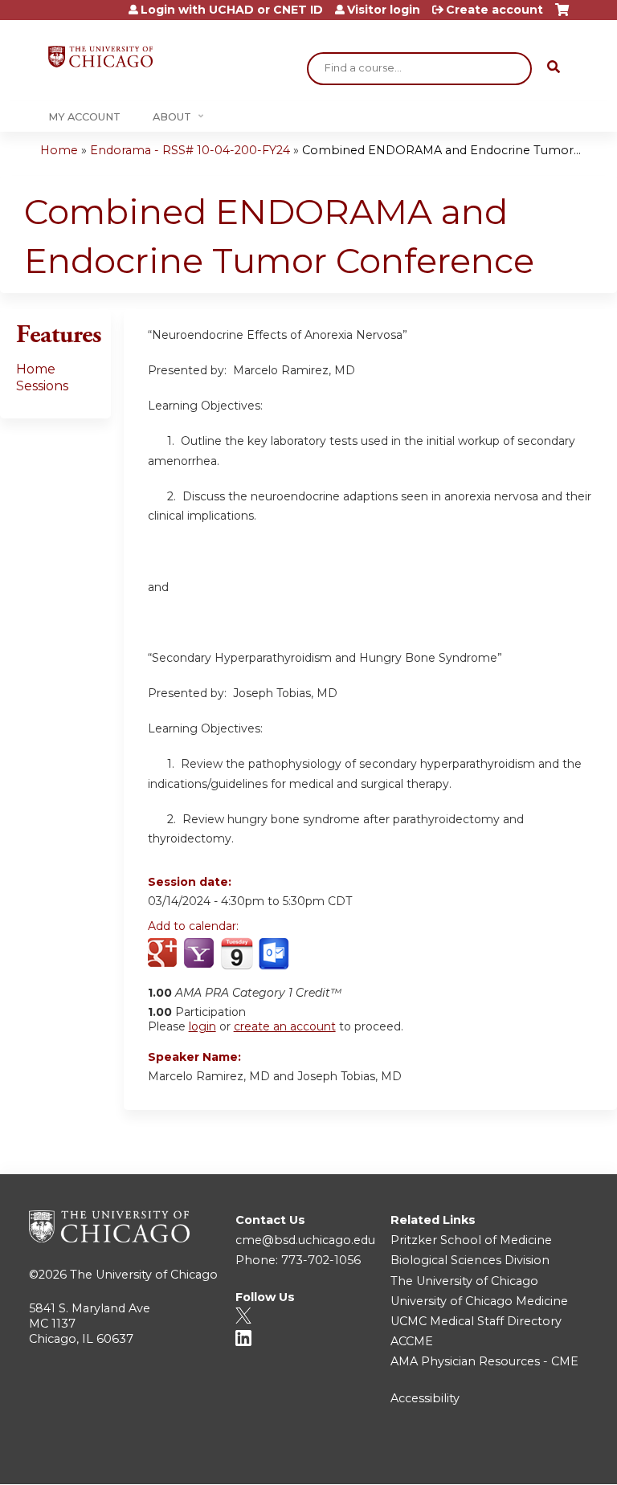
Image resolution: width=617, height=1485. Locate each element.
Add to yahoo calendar (200, 954)
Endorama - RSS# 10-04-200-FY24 (190, 150)
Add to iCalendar (236, 953)
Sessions (42, 386)
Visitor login (383, 9)
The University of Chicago (144, 1274)
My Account (84, 117)
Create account (494, 9)
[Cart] (562, 15)
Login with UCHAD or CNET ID (232, 9)
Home (59, 150)
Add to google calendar (164, 954)
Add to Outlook (275, 954)
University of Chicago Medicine (479, 1301)
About (172, 117)
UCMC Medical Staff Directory (476, 1321)
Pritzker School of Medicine (471, 1240)
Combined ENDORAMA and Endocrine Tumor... (441, 150)
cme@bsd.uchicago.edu (305, 1240)
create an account (285, 1026)
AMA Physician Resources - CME (484, 1361)
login (202, 1026)
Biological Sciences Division (470, 1260)
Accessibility (425, 1398)
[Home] (100, 56)
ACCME (411, 1341)
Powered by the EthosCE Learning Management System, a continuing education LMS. (536, 1458)
